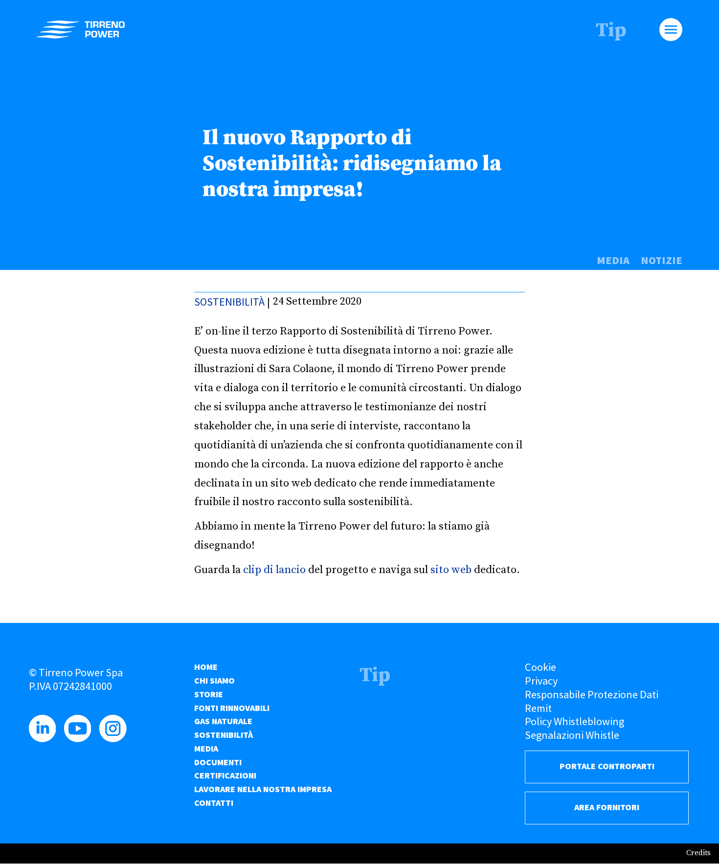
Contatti (213, 803)
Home (206, 667)
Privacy (541, 680)
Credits (698, 853)
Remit (538, 708)
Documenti (218, 762)
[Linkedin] (45, 738)
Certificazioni (225, 775)
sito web (451, 569)
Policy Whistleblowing (574, 721)
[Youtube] (80, 738)
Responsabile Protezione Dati (591, 694)
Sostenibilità (229, 302)
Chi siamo (214, 680)
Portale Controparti (607, 766)
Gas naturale (223, 721)
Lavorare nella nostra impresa (263, 789)
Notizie (661, 260)
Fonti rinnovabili (232, 708)
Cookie (540, 667)
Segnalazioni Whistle (572, 735)
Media (613, 260)
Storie (208, 694)
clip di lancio (274, 569)
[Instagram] (115, 738)
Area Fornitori (606, 807)
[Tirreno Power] (81, 30)
